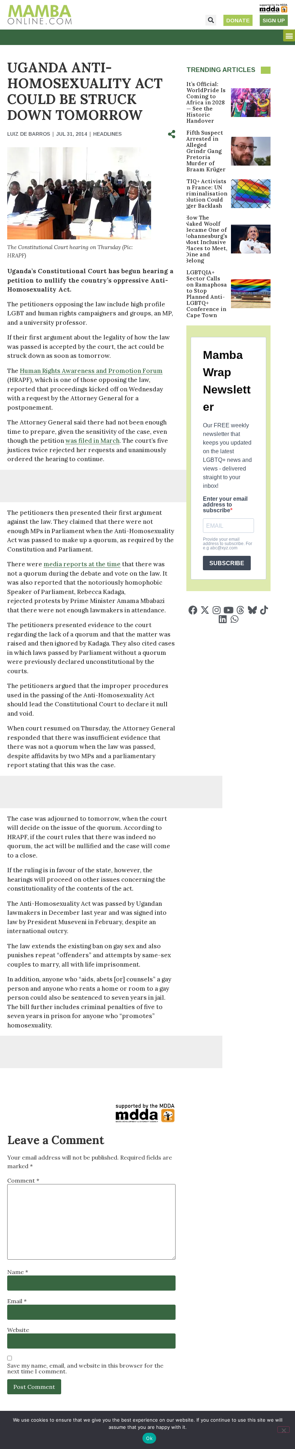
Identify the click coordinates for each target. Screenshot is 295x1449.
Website (18, 1330)
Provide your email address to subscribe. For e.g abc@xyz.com (227, 543)
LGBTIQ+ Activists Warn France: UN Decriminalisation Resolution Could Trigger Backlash (201, 193)
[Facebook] (193, 610)
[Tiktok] (264, 610)
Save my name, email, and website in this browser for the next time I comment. (85, 1368)
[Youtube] (228, 610)
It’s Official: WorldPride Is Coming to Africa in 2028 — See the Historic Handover (206, 102)
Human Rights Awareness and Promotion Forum (91, 371)
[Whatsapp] (234, 619)
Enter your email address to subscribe (225, 504)
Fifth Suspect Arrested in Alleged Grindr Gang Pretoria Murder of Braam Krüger (206, 151)
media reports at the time (82, 564)
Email (17, 1301)
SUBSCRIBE (226, 563)
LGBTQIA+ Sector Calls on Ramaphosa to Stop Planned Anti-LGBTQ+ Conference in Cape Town (206, 293)
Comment (23, 1180)
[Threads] (240, 610)
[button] (210, 20)
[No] (283, 1429)
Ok (149, 1438)
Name (17, 1272)
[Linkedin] (222, 619)
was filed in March (92, 441)
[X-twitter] (204, 610)
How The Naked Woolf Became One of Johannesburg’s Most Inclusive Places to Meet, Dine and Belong (206, 239)
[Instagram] (216, 610)
